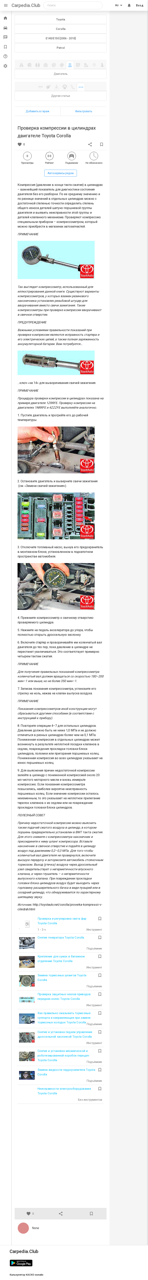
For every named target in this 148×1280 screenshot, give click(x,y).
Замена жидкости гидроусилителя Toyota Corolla (66, 1072)
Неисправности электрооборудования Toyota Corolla (64, 1091)
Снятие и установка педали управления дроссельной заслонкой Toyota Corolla (65, 1034)
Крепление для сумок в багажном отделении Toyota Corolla (61, 959)
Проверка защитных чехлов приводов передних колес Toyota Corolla (64, 996)
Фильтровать (83, 111)
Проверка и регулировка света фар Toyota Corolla (62, 921)
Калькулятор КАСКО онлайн (26, 1274)
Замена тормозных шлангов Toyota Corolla (62, 978)
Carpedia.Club (26, 5)
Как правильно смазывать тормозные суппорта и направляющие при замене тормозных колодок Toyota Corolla (64, 1017)
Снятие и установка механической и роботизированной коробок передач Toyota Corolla (63, 1055)
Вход (140, 5)
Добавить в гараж (37, 111)
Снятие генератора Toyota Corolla (61, 937)
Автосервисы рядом (61, 173)
